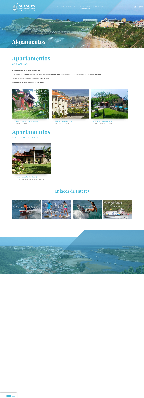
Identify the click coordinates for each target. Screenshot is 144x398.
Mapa (75, 7)
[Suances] (23, 7)
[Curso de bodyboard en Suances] (26, 209)
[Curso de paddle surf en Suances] (56, 209)
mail (135, 7)
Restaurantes (98, 7)
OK (8, 396)
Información (66, 7)
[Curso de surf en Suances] (87, 209)
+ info (13, 396)
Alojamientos (85, 7)
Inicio (57, 7)
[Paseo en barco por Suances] (117, 209)
